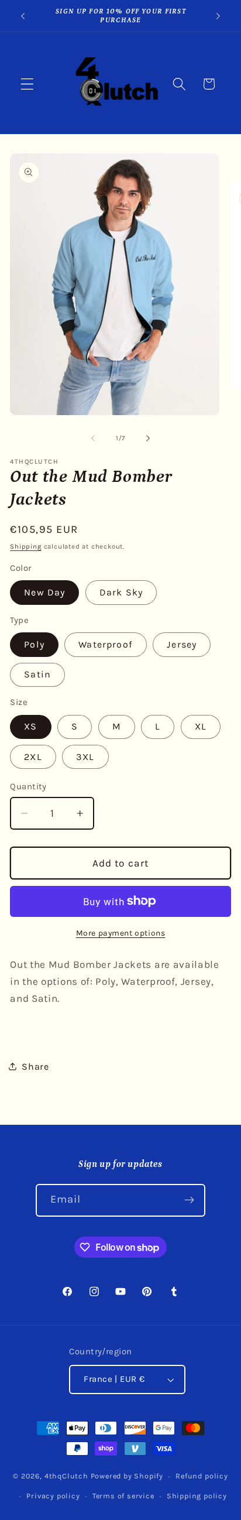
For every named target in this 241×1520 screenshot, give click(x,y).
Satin (37, 674)
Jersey (182, 644)
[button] (27, 84)
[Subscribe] (190, 1200)
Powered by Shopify (127, 1475)
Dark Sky (121, 592)
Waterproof (105, 644)
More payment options (121, 932)
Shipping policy (197, 1495)
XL (200, 726)
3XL (85, 756)
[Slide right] (148, 438)
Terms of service (123, 1495)
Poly (34, 644)
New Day (44, 592)
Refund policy (201, 1475)
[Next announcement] (218, 16)
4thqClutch (66, 1475)
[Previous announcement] (23, 16)
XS (30, 726)
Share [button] (35, 1066)
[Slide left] (93, 438)
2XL (33, 756)
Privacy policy (53, 1495)
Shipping (25, 546)
